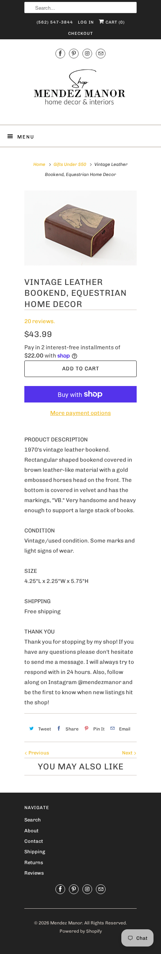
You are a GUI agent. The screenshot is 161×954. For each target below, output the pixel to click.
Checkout (80, 33)
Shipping (34, 851)
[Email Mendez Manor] (101, 53)
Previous (38, 753)
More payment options (80, 413)
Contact (33, 841)
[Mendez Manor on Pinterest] (74, 53)
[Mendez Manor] (80, 91)
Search (32, 820)
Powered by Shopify (81, 931)
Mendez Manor (66, 923)
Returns (33, 862)
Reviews (34, 873)
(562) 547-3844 (55, 22)
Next (128, 753)
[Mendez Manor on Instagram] (87, 53)
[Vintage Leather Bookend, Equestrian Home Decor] (80, 228)
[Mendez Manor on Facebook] (60, 53)
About (31, 830)
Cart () (114, 22)
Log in (86, 22)
